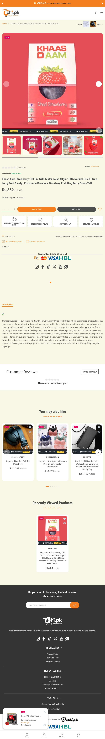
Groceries (20, 197)
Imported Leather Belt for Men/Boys (18, 462)
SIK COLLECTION (18, 457)
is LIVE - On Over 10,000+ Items (59, 3)
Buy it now (76, 209)
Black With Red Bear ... (31, 716)
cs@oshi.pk (55, 709)
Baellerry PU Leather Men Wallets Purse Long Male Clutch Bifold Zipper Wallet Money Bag (87, 465)
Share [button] (6, 246)
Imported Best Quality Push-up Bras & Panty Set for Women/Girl (53, 464)
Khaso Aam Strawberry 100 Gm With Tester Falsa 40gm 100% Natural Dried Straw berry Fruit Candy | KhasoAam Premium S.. (52, 558)
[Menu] (101, 13)
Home (4, 23)
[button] (2, 3)
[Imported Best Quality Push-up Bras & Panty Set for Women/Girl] (52, 439)
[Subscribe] (74, 605)
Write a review (90, 371)
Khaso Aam (95, 166)
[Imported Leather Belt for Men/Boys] (18, 439)
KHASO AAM (52, 548)
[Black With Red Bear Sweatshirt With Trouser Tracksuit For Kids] (12, 718)
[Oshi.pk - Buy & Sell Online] (11, 13)
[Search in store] (96, 13)
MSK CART (87, 457)
